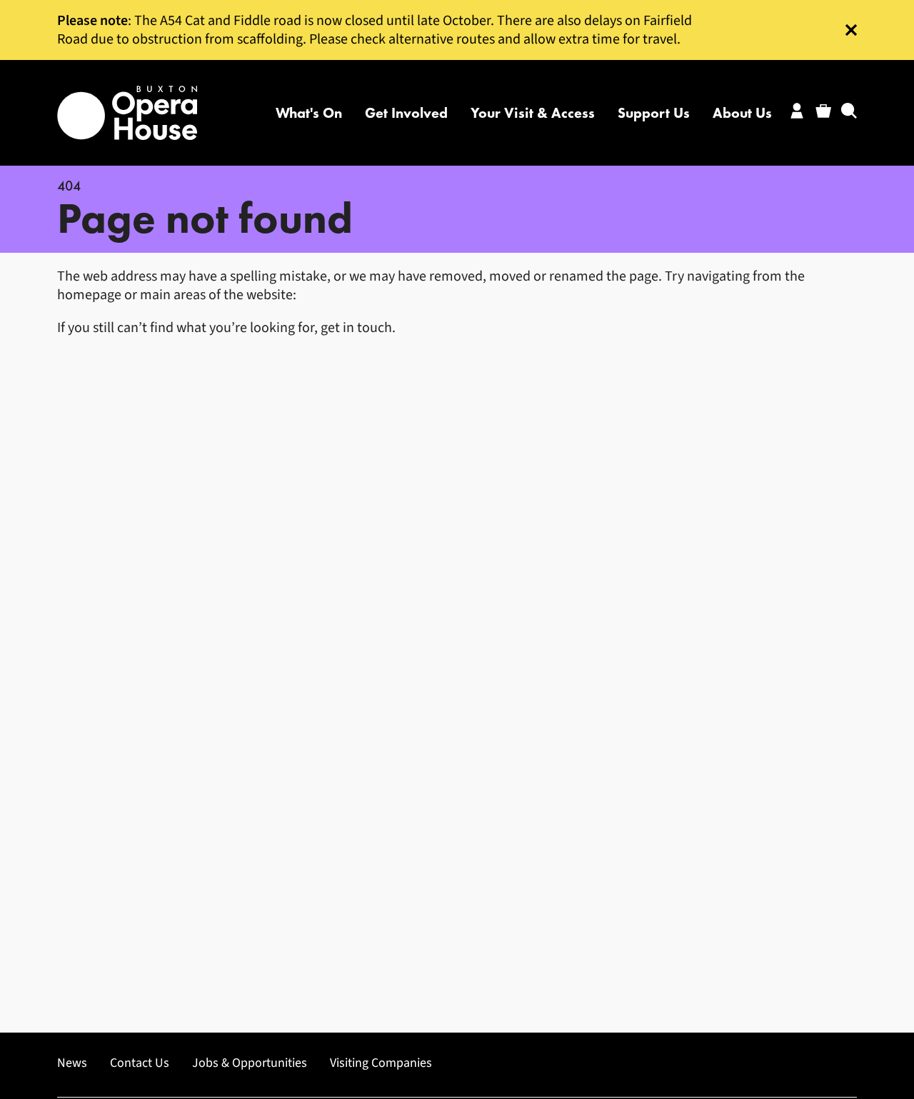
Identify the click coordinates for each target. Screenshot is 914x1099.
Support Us (654, 112)
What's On (309, 112)
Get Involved (406, 112)
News (72, 1063)
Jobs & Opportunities (249, 1063)
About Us (742, 112)
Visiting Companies (381, 1063)
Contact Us (139, 1063)
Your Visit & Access (533, 112)
